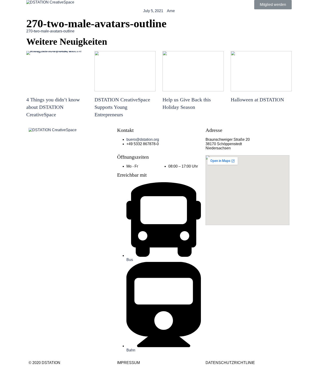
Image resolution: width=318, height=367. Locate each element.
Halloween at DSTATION (257, 100)
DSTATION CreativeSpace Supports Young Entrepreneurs (122, 107)
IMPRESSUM (128, 363)
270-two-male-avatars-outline (50, 31)
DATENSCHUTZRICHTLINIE (230, 363)
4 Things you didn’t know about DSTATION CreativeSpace (53, 107)
